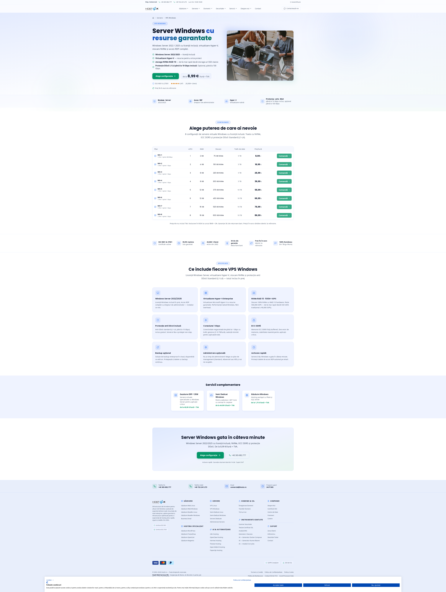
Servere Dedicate (216, 519)
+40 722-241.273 (181, 2)
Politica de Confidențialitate (273, 572)
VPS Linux (213, 506)
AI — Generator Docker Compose (250, 537)
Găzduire (182, 8)
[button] (50, 580)
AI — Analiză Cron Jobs (246, 544)
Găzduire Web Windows (189, 509)
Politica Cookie (289, 572)
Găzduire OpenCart (187, 537)
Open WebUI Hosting (217, 547)
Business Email (186, 519)
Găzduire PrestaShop (188, 534)
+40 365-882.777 (166, 2)
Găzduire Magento (187, 540)
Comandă (283, 156)
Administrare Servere (217, 522)
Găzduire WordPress (188, 531)
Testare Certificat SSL (246, 527)
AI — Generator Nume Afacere (249, 540)
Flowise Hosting (215, 544)
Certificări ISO (272, 509)
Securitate (220, 8)
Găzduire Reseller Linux (189, 512)
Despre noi (245, 8)
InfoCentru (271, 534)
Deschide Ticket (273, 537)
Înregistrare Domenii (246, 506)
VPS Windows (214, 509)
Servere (195, 8)
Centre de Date (273, 512)
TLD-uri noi (242, 512)
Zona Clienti (272, 531)
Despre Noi (271, 506)
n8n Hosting (214, 534)
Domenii (206, 8)
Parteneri (271, 515)
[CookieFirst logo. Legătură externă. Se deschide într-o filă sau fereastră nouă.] (47, 582)
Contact (258, 8)
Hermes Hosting (215, 540)
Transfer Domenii (245, 509)
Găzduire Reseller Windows (190, 515)
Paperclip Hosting (216, 550)
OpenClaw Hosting (216, 537)
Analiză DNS (243, 531)
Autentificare (296, 2)
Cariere (270, 519)
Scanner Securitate (245, 524)
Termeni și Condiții (257, 572)
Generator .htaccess (246, 534)
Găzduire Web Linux (188, 506)
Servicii (232, 8)
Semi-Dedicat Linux (216, 512)
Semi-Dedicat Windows (218, 515)
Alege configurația (164, 76)
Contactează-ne (293, 8)
